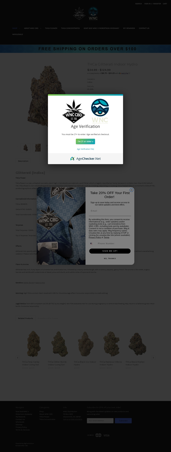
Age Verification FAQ (85, 149)
